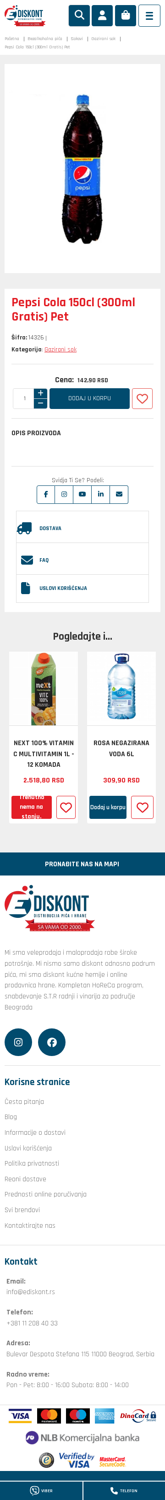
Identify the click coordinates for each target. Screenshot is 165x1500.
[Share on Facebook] (46, 494)
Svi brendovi (22, 1209)
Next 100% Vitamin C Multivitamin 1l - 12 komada (43, 753)
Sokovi (77, 38)
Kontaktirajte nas (30, 1225)
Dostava (50, 528)
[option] (43, 737)
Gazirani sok (103, 38)
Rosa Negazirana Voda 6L (121, 748)
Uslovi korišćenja (63, 588)
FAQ (44, 560)
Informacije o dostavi (35, 1132)
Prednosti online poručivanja (46, 1194)
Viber (47, 1491)
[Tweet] (64, 494)
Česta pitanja (24, 1101)
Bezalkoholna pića (45, 38)
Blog (11, 1116)
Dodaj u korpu (89, 398)
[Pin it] (82, 494)
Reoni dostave (25, 1179)
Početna (12, 38)
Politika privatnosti (32, 1163)
